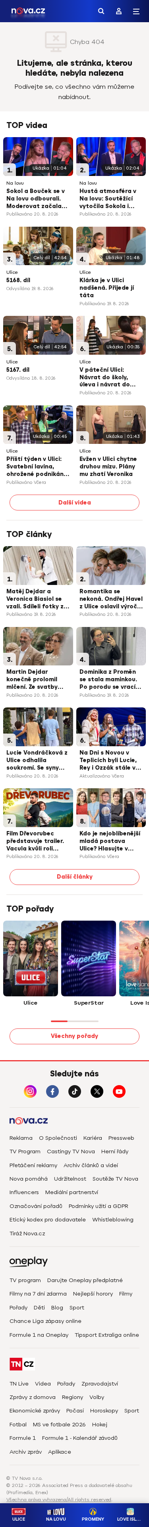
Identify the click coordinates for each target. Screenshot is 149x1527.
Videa (43, 1383)
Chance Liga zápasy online (45, 1321)
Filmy (125, 1293)
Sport (77, 1307)
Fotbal (18, 1424)
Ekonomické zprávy (35, 1410)
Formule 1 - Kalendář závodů (80, 1438)
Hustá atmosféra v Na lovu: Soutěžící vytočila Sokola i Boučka (107, 199)
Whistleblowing (113, 1219)
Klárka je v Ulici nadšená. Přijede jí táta (106, 287)
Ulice (12, 272)
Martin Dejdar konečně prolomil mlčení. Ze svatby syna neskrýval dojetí (38, 680)
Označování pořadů (36, 1206)
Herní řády (114, 1151)
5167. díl (17, 370)
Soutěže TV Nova (115, 1178)
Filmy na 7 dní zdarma (38, 1293)
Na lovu (15, 183)
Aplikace (59, 1452)
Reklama (21, 1138)
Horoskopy (104, 1410)
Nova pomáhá (29, 1178)
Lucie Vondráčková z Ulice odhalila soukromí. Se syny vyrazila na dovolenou (37, 761)
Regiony (72, 1397)
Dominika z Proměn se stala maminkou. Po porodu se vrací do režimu (108, 680)
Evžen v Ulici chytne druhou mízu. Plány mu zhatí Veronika (108, 466)
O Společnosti (58, 1138)
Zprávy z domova (33, 1397)
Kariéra (92, 1138)
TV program (25, 1280)
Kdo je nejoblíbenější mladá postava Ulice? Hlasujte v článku (109, 842)
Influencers (24, 1192)
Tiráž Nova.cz (27, 1233)
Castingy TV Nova (71, 1151)
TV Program (25, 1151)
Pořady (18, 1307)
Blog (57, 1307)
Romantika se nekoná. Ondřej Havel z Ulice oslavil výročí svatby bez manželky (111, 600)
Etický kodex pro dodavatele (48, 1219)
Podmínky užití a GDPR (98, 1206)
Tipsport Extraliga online (107, 1335)
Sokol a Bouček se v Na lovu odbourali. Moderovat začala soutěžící (35, 199)
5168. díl (18, 280)
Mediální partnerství (71, 1192)
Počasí (75, 1410)
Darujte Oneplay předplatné (85, 1280)
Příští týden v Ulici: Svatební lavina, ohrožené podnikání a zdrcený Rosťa (35, 467)
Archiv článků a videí (91, 1165)
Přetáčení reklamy (33, 1165)
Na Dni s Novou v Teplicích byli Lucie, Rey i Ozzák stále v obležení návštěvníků (110, 761)
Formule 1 (23, 1438)
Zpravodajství (99, 1383)
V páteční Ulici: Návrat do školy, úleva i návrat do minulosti (104, 378)
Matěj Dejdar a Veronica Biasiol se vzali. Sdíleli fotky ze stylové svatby (36, 600)
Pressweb (121, 1138)
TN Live (19, 1383)
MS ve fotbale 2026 (59, 1424)
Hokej (99, 1424)
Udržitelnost (70, 1178)
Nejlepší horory (93, 1293)
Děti (39, 1307)
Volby (96, 1397)
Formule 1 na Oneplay (39, 1335)
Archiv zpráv (26, 1452)
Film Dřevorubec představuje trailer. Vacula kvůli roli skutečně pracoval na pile (35, 842)
